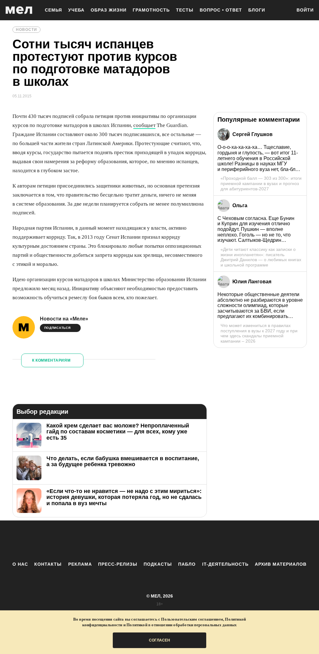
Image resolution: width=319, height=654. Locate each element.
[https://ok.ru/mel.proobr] (194, 541)
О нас (20, 564)
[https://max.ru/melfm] (211, 541)
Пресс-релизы (117, 564)
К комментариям (51, 360)
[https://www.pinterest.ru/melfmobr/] (176, 541)
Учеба (76, 9)
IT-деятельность (225, 564)
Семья (53, 9)
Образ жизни (108, 9)
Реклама (80, 564)
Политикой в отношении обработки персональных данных (181, 624)
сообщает (144, 125)
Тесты (184, 9)
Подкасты (158, 564)
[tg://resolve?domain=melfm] (108, 541)
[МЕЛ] (19, 10)
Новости (26, 29)
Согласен (159, 640)
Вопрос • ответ (221, 9)
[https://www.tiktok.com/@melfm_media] (159, 541)
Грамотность (151, 9)
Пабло (187, 564)
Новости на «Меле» (64, 318)
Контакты (48, 564)
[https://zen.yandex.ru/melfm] (125, 541)
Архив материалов (281, 564)
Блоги (256, 9)
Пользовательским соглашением (192, 619)
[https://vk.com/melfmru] (142, 541)
